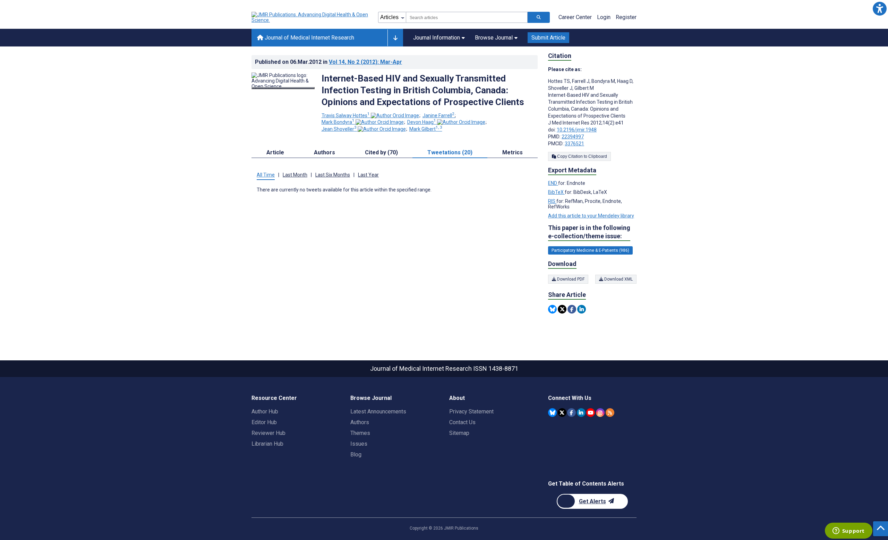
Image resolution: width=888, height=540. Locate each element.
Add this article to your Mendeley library (591, 215)
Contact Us (462, 422)
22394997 (573, 136)
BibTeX (556, 192)
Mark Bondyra (338, 122)
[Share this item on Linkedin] (581, 309)
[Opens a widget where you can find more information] (848, 531)
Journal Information (436, 37)
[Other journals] (395, 37)
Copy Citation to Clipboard (581, 156)
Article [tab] (275, 152)
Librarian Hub (267, 443)
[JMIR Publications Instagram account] (600, 412)
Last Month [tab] (295, 175)
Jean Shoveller (339, 129)
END (553, 183)
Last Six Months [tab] (332, 175)
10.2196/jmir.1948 (577, 129)
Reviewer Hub (268, 433)
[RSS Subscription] (610, 412)
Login (603, 17)
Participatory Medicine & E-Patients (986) (590, 250)
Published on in (328, 62)
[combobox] (467, 17)
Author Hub (264, 411)
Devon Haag (421, 122)
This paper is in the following (589, 232)
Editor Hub (264, 422)
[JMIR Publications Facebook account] (571, 412)
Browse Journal (494, 37)
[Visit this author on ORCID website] (395, 115)
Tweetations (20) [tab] (449, 152)
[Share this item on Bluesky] (552, 309)
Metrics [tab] (512, 152)
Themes (360, 433)
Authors (359, 422)
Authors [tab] (324, 152)
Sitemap (459, 433)
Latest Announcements (378, 411)
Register (626, 17)
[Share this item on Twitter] (562, 309)
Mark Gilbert (425, 129)
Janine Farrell (438, 115)
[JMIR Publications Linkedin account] (581, 412)
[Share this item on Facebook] (571, 309)
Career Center (575, 17)
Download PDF (570, 279)
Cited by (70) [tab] (381, 152)
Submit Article (548, 37)
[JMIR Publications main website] (310, 17)
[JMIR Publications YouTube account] (590, 412)
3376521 (574, 143)
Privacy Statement (471, 411)
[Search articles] (539, 17)
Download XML (618, 279)
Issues (358, 443)
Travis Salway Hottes (346, 115)
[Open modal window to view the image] (283, 88)
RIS (552, 201)
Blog (355, 454)
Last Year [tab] (368, 175)
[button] (879, 8)
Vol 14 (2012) (365, 62)
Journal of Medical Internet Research (308, 37)
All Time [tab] (266, 175)
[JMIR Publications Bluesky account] (552, 412)
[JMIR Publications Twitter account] (562, 412)
